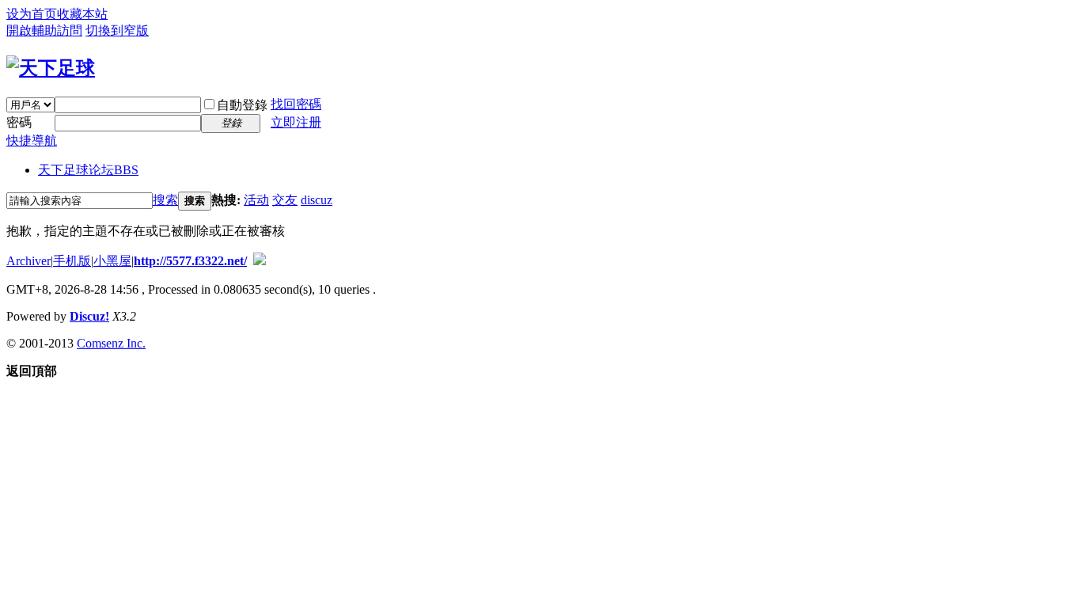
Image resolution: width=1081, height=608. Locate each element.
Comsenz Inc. (111, 343)
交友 (285, 200)
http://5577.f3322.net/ (190, 261)
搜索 (165, 200)
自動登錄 (242, 105)
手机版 (72, 261)
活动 (256, 200)
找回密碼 (296, 104)
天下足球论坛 (88, 170)
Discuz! (89, 316)
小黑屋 (112, 261)
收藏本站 (82, 14)
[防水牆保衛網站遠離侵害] (259, 261)
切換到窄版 (117, 30)
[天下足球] (50, 68)
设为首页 (31, 14)
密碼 (19, 122)
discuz (316, 200)
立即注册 (296, 122)
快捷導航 (31, 140)
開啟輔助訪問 (44, 30)
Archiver (28, 261)
